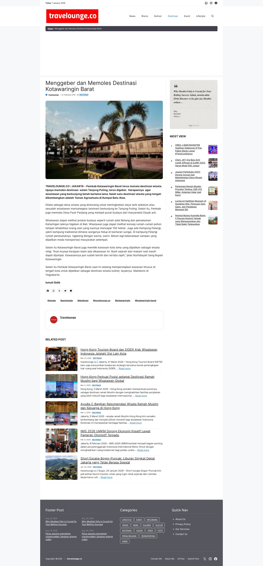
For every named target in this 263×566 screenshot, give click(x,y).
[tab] (189, 125)
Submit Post (193, 558)
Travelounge (53, 95)
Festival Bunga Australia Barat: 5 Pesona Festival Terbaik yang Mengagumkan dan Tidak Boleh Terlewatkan (190, 219)
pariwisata (67, 300)
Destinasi (173, 16)
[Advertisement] (131, 54)
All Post (181, 558)
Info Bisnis (152, 519)
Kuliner (158, 16)
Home (50, 28)
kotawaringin (123, 300)
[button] (212, 16)
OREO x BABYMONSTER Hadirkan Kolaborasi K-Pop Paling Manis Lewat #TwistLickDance (188, 149)
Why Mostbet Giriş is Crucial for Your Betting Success (61, 523)
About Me (169, 558)
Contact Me (156, 558)
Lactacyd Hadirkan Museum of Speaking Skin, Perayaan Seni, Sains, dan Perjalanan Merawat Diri (190, 205)
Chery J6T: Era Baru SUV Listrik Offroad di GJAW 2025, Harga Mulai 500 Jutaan (190, 162)
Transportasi (148, 536)
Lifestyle (200, 16)
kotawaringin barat (146, 300)
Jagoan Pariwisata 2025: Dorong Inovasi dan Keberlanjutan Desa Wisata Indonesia (188, 176)
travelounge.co (102, 300)
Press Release (129, 536)
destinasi (83, 300)
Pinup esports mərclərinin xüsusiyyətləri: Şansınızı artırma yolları (61, 536)
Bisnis (145, 16)
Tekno (125, 525)
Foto (160, 530)
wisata (52, 300)
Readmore (181, 104)
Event (187, 16)
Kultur (159, 525)
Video (150, 530)
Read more (125, 368)
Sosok (139, 530)
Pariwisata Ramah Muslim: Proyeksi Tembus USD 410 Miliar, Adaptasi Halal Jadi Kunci (188, 190)
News (132, 16)
